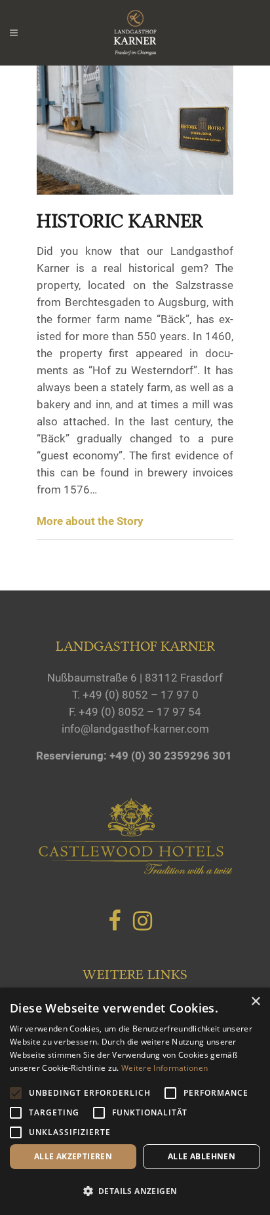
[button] (135, 1191)
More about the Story (90, 521)
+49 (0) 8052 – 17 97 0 (141, 694)
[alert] (135, 1101)
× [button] (255, 1002)
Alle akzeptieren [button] (73, 1156)
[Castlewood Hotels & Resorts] (135, 871)
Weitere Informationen (164, 1067)
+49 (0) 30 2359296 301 (170, 755)
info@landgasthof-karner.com (135, 728)
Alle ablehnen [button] (201, 1156)
